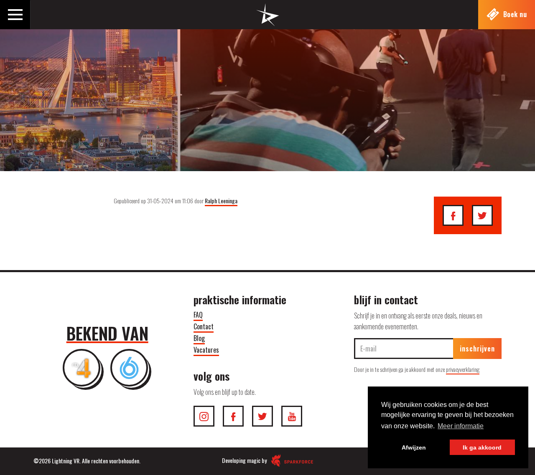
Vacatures (206, 350)
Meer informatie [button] (461, 426)
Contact (204, 326)
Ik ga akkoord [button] (482, 447)
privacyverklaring (462, 369)
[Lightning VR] (267, 20)
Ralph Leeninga (221, 200)
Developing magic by (245, 460)
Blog (199, 338)
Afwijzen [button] (414, 447)
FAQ (198, 315)
